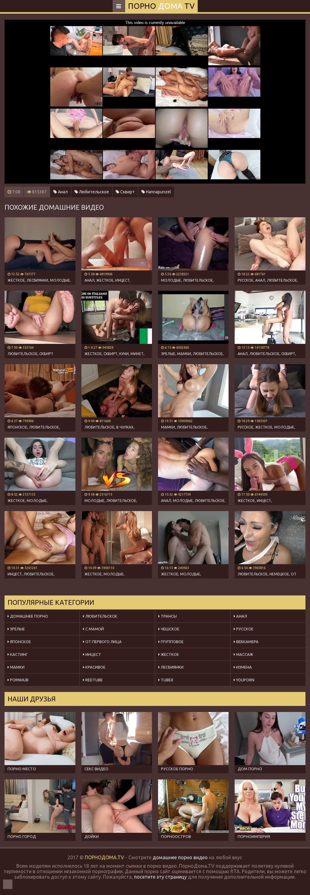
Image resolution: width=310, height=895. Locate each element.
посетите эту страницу (160, 877)
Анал (62, 191)
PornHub (18, 680)
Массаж (244, 654)
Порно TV (161, 6)
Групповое (171, 641)
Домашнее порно (28, 616)
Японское (20, 641)
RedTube (93, 680)
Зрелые (17, 629)
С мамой (94, 629)
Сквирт (127, 191)
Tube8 (166, 680)
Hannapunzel (158, 191)
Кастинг (18, 654)
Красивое (94, 667)
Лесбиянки (171, 667)
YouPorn (244, 680)
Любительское (93, 191)
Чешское (169, 629)
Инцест (92, 654)
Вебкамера (247, 641)
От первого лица (103, 641)
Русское (244, 629)
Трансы (168, 616)
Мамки (17, 667)
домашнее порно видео (180, 857)
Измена (243, 667)
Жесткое (169, 654)
